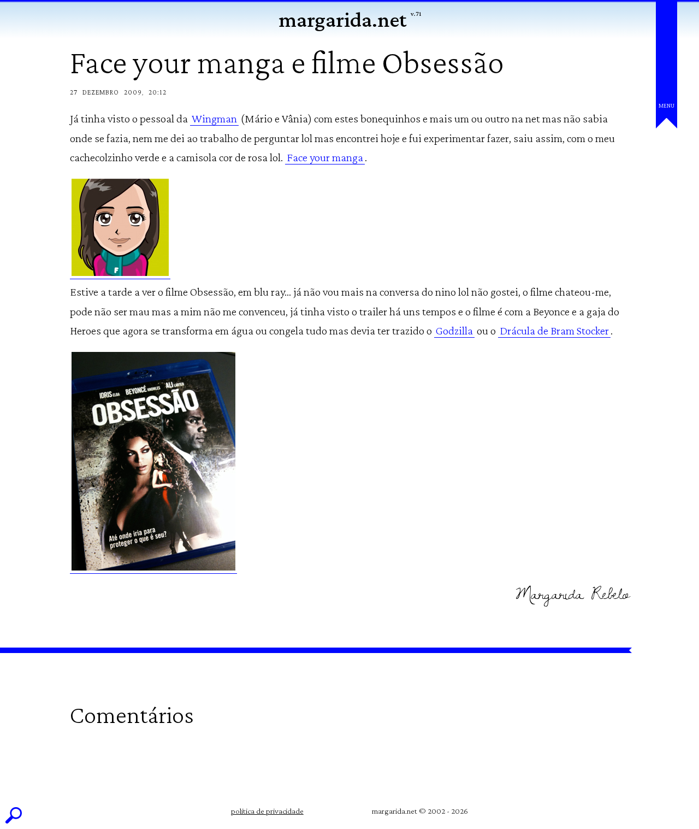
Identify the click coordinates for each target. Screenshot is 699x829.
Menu (666, 105)
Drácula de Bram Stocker (554, 330)
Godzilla (454, 330)
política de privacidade (267, 811)
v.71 (416, 13)
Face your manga (325, 157)
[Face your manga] (120, 272)
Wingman (214, 118)
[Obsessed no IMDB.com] (153, 567)
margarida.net (342, 19)
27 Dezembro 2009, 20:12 (118, 92)
